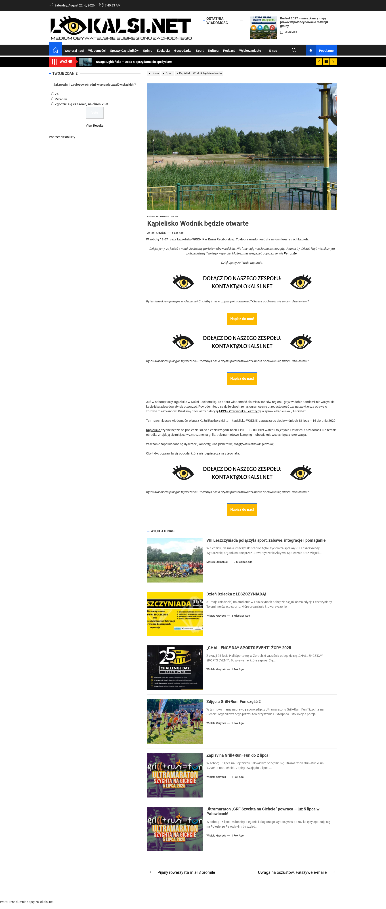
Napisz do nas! (242, 319)
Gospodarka (182, 50)
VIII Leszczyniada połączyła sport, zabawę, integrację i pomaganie (266, 540)
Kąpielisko (153, 430)
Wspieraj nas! (74, 50)
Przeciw (61, 99)
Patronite (290, 253)
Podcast (229, 50)
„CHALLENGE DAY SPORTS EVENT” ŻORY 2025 (248, 647)
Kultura (213, 50)
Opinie (147, 50)
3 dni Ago (291, 31)
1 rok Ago (237, 669)
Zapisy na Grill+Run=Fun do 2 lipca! (238, 755)
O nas (273, 50)
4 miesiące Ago (240, 615)
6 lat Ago (178, 232)
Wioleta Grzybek (216, 615)
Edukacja (163, 50)
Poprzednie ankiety (62, 137)
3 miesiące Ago (243, 562)
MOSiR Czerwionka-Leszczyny (240, 411)
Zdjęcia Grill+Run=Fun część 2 (233, 701)
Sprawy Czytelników (124, 50)
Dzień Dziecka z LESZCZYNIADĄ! (236, 594)
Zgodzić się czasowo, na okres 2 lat (81, 104)
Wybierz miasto (250, 50)
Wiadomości (97, 50)
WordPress (7, 902)
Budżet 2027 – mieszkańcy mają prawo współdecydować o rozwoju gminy (304, 22)
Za (57, 94)
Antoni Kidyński (156, 232)
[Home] (55, 51)
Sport (200, 50)
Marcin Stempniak (217, 562)
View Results (94, 125)
